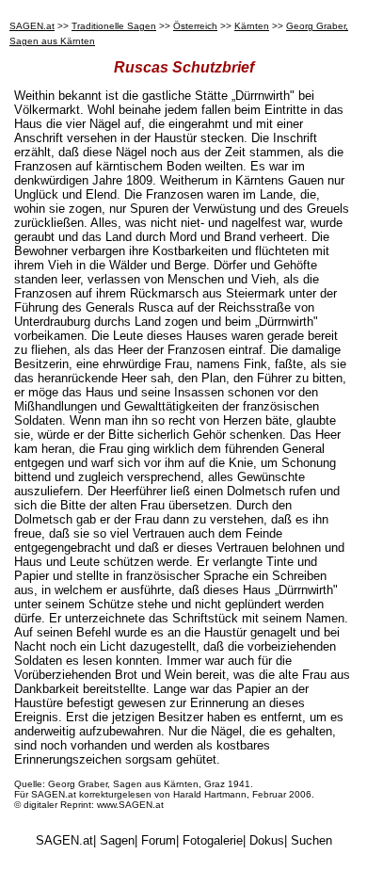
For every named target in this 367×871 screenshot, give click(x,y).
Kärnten (251, 26)
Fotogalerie (213, 840)
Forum (158, 840)
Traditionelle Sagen (114, 26)
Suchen (311, 840)
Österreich (195, 26)
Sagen (117, 840)
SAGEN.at (32, 26)
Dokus (266, 840)
